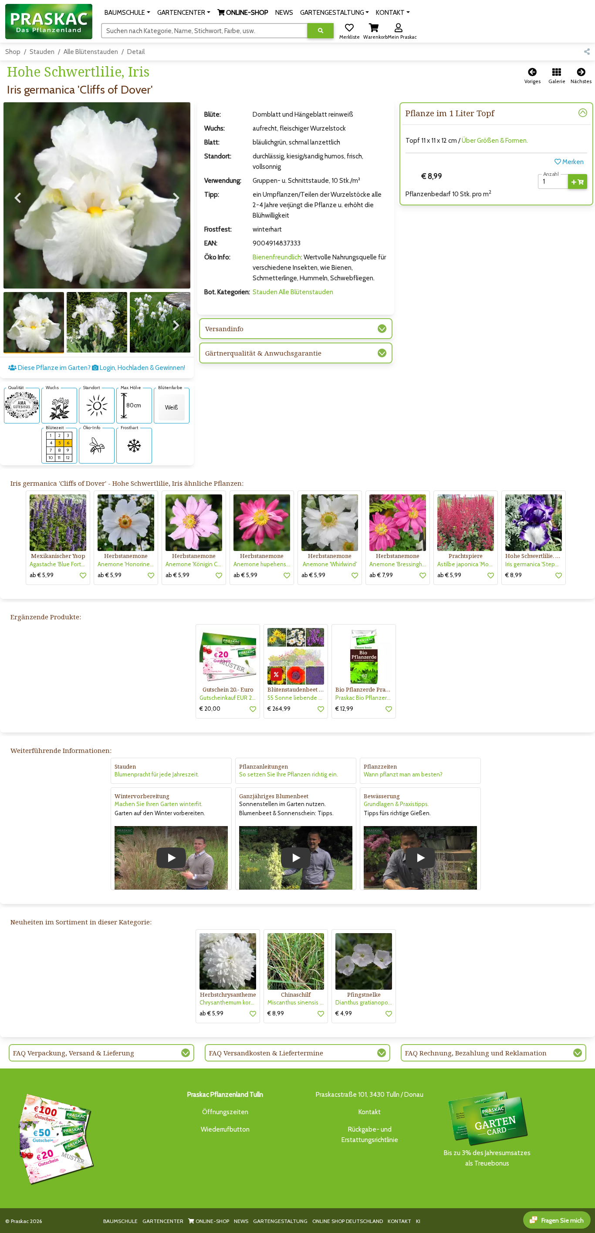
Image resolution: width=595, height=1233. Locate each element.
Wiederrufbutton (225, 1129)
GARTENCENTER (162, 1221)
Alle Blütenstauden (91, 52)
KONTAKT (399, 1221)
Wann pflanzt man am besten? (403, 774)
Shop (12, 52)
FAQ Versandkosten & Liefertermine (266, 1052)
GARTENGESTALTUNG (280, 1221)
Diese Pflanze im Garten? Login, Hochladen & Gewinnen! (101, 368)
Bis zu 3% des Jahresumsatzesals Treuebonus (487, 1158)
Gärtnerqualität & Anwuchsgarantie (263, 353)
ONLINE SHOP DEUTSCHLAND (347, 1221)
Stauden (42, 52)
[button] (127, 12)
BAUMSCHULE (120, 1221)
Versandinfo (224, 328)
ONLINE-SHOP (211, 1221)
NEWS (241, 1221)
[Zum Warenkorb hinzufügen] (577, 181)
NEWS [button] (284, 13)
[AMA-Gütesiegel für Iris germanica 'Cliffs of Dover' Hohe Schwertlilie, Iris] (21, 405)
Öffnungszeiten (225, 1112)
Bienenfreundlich (277, 257)
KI (418, 1221)
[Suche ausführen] (321, 30)
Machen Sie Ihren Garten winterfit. (159, 803)
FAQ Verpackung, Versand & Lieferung (73, 1052)
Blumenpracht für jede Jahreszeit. (157, 774)
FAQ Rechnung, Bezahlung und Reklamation (476, 1052)
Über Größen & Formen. (495, 140)
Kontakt (369, 1112)
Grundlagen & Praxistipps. (396, 803)
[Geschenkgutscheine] (54, 1138)
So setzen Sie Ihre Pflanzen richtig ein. (288, 774)
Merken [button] (572, 162)
